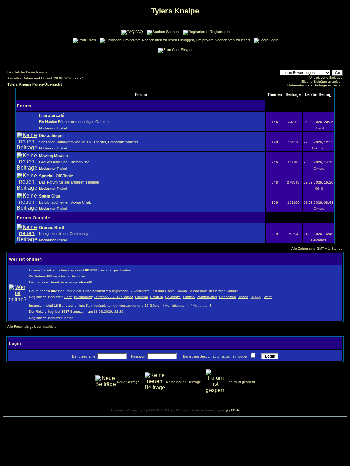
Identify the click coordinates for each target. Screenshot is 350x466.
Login (273, 40)
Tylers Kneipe (175, 10)
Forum (24, 106)
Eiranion (141, 297)
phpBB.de (232, 410)
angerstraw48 (80, 282)
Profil (92, 40)
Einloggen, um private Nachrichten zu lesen (214, 40)
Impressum (118, 410)
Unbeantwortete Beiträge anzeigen (315, 85)
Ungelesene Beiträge (326, 77)
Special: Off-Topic (56, 176)
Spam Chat (49, 196)
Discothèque (51, 135)
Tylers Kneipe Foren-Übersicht (34, 84)
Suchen (172, 32)
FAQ (139, 32)
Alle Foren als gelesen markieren (33, 327)
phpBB (147, 410)
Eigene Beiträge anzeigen (322, 81)
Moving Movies (53, 156)
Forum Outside (33, 218)
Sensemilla (227, 297)
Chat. (86, 202)
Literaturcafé (51, 115)
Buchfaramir (83, 297)
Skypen (187, 50)
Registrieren (220, 32)
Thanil (243, 297)
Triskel (62, 128)
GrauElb (156, 297)
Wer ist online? (26, 259)
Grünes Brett (51, 227)
